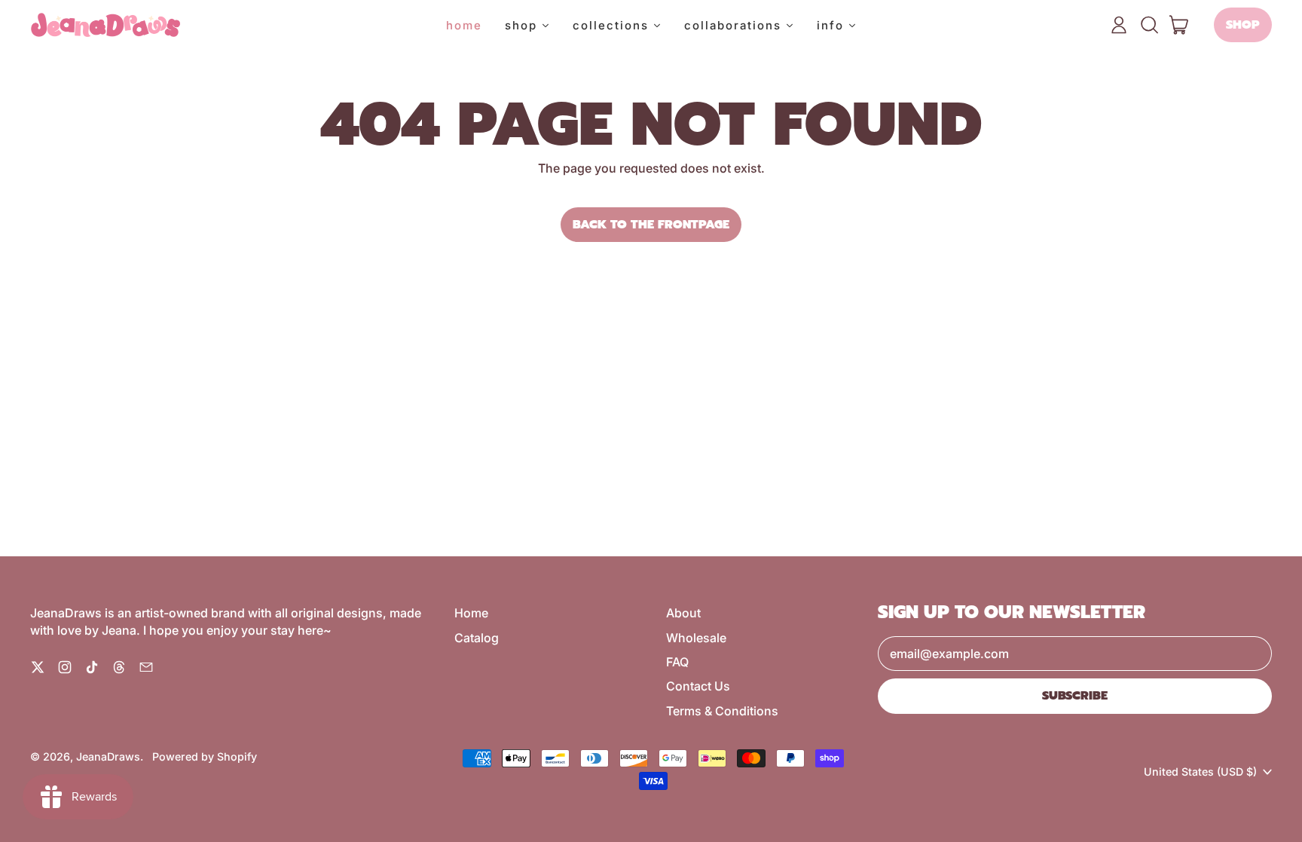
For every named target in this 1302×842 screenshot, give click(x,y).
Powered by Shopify (204, 756)
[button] (1149, 24)
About (683, 612)
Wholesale (696, 637)
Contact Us (698, 686)
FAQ (677, 661)
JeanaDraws (108, 756)
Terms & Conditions (722, 710)
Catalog (476, 637)
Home (471, 612)
